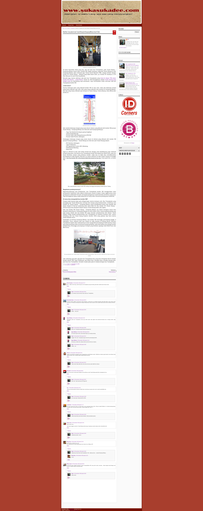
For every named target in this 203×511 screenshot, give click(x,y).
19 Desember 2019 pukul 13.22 (82, 455)
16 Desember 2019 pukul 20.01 (83, 331)
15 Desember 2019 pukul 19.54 (80, 291)
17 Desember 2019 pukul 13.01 (75, 387)
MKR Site (76, 510)
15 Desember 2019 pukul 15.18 (79, 317)
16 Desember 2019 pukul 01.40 (76, 352)
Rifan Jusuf (69, 463)
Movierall (69, 370)
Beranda (64, 25)
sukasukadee (71, 509)
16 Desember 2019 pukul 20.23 (80, 379)
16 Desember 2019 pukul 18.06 (80, 327)
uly (67, 387)
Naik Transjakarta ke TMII (130, 73)
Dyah (68, 263)
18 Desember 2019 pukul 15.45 (77, 441)
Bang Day (69, 441)
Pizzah (68, 352)
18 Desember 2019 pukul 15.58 (80, 451)
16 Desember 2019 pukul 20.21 (80, 336)
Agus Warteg (69, 317)
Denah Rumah (79, 25)
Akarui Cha (69, 422)
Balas (68, 286)
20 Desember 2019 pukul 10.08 (80, 344)
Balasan (69, 289)
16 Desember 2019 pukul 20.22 (80, 362)
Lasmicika (69, 404)
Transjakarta (72, 264)
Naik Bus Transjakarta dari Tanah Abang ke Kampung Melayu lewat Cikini (81, 32)
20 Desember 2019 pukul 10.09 (80, 414)
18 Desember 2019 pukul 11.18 (83, 340)
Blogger (132, 142)
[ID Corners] (129, 115)
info (66, 264)
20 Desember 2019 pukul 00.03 (78, 463)
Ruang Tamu (71, 25)
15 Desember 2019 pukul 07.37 (79, 282)
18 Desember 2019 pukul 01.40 (78, 422)
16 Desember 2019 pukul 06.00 (77, 370)
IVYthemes (72, 510)
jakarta (68, 264)
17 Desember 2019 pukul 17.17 (78, 404)
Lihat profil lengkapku (122, 47)
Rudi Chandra (70, 282)
